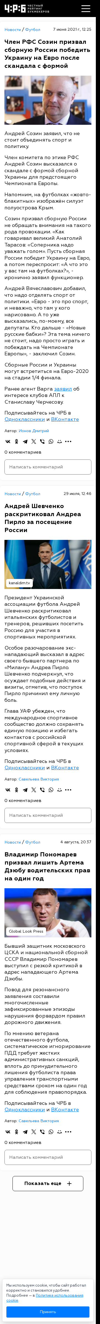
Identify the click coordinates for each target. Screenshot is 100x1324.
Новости (13, 29)
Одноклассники (24, 419)
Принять (48, 1311)
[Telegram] (25, 441)
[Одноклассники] (16, 441)
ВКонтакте (65, 419)
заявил (63, 389)
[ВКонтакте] (7, 441)
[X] (33, 441)
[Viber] (42, 441)
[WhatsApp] (51, 441)
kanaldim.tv (19, 583)
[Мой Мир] (59, 441)
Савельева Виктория (39, 779)
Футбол (32, 29)
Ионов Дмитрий (34, 430)
